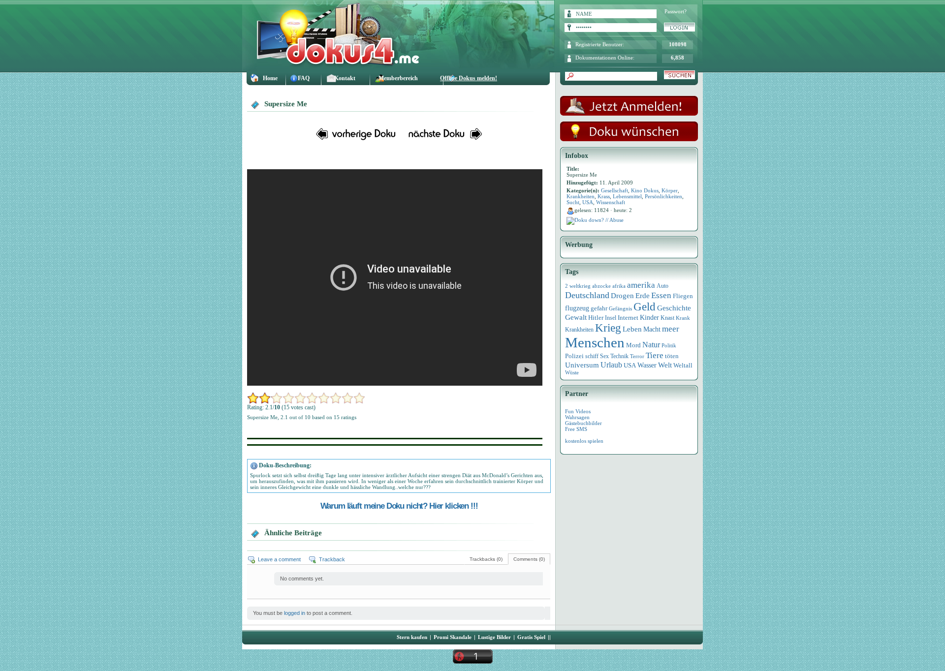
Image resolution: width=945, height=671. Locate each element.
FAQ (304, 78)
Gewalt (576, 317)
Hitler (595, 317)
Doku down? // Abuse (599, 220)
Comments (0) (529, 559)
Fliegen (683, 296)
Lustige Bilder (494, 637)
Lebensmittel (627, 196)
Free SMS (576, 429)
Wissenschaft (610, 202)
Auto (662, 286)
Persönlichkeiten (663, 196)
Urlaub (611, 365)
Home (270, 78)
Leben (632, 329)
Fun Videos (578, 411)
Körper (670, 190)
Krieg (608, 328)
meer (670, 329)
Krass (604, 196)
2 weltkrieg (578, 286)
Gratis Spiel (531, 637)
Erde (642, 296)
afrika (619, 286)
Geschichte (674, 308)
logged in (294, 613)
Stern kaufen (412, 637)
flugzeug (577, 308)
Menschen (595, 342)
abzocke (601, 286)
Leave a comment (279, 559)
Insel (610, 318)
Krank (683, 318)
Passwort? (675, 11)
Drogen (622, 295)
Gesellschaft (614, 190)
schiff (591, 356)
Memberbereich (398, 78)
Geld (644, 307)
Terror (637, 356)
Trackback (332, 559)
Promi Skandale (453, 637)
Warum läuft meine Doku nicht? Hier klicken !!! (399, 505)
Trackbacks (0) (486, 559)
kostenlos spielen (584, 441)
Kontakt (344, 78)
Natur (651, 344)
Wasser (647, 365)
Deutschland (587, 295)
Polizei (574, 356)
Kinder (649, 317)
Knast (667, 317)
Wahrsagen (577, 417)
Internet (628, 317)
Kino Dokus (645, 190)
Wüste (572, 372)
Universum (582, 365)
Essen (661, 295)
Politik (669, 345)
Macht (652, 329)
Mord (633, 345)
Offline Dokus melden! (468, 78)
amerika (641, 285)
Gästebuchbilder (583, 423)
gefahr (599, 308)
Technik (619, 356)
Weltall (683, 365)
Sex (604, 356)
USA (587, 202)
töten (672, 356)
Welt (665, 365)
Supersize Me (285, 104)
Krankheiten (581, 196)
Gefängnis (620, 308)
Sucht (573, 202)
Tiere (654, 355)
